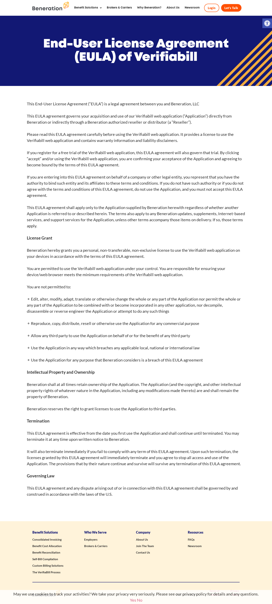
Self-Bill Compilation (45, 559)
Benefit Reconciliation (46, 552)
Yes (133, 600)
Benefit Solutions (45, 532)
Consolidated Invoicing (47, 539)
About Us (142, 539)
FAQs (191, 539)
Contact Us (143, 552)
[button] (267, 23)
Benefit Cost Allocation (47, 546)
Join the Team (145, 546)
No (139, 600)
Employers (91, 539)
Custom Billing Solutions (47, 565)
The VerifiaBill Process (46, 572)
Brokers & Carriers (96, 546)
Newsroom (195, 546)
